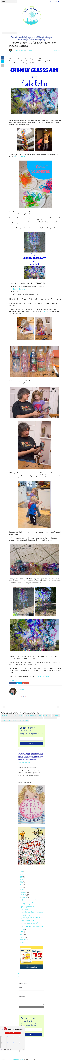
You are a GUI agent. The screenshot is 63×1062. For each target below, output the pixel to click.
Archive (23, 868)
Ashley (16, 50)
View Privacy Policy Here (24, 762)
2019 (21, 881)
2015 (21, 887)
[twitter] (59, 1)
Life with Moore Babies (17, 1059)
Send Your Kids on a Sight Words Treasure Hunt (31, 902)
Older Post (54, 707)
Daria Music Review (26, 919)
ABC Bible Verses (25, 909)
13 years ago (22, 50)
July (22, 931)
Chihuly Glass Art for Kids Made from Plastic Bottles (32, 927)
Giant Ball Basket (25, 915)
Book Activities (17, 715)
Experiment (55, 715)
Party (34, 718)
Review (40, 718)
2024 (21, 873)
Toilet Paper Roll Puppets (27, 911)
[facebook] (53, 1)
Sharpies (46, 312)
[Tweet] (2, 61)
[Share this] (2, 58)
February (23, 939)
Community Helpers (30, 715)
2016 (21, 886)
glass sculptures (19, 157)
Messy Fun (21, 718)
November (24, 894)
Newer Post (8, 707)
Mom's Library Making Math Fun (28, 906)
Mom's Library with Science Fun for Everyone (32, 912)
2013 (21, 891)
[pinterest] (50, 1)
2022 (21, 876)
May (22, 934)
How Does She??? (25, 914)
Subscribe (31, 743)
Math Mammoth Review (27, 905)
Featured (40, 868)
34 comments (57, 50)
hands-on (15, 720)
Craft (30, 50)
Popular (31, 868)
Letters (14, 718)
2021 (21, 878)
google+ (26, 683)
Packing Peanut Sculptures (27, 920)
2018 (21, 882)
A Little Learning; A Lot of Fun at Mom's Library (32, 917)
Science (46, 718)
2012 (21, 942)
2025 (21, 871)
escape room (6, 720)
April (22, 936)
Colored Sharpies (19, 289)
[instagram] (56, 1)
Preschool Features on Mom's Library (30, 925)
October (23, 896)
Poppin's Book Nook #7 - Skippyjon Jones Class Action (32, 899)
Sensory (53, 718)
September (24, 897)
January (23, 941)
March (23, 937)
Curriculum (47, 715)
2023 (21, 874)
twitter (19, 683)
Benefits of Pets (25, 908)
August (23, 929)
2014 (21, 889)
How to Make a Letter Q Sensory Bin (30, 923)
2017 (21, 884)
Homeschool (6, 718)
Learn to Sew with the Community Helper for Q (32, 922)
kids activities (24, 720)
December (24, 892)
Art (27, 50)
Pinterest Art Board (43, 676)
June (22, 933)
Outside (28, 718)
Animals (4, 715)
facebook (13, 683)
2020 (21, 879)
